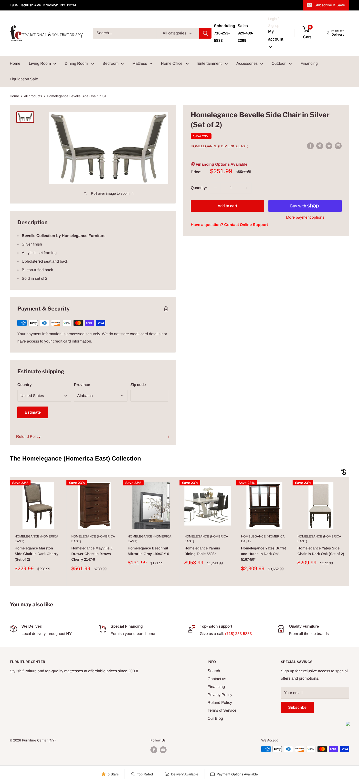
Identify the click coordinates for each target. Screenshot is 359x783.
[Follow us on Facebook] (153, 749)
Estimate (33, 412)
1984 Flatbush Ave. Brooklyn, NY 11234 (43, 5)
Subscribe (297, 707)
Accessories (247, 63)
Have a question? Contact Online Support (229, 225)
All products (33, 96)
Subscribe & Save (330, 5)
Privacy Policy (220, 695)
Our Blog (215, 718)
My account (275, 35)
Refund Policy (28, 436)
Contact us (217, 679)
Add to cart (227, 206)
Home (15, 63)
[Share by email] (338, 146)
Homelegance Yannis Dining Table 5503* (202, 551)
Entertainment (209, 63)
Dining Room (77, 63)
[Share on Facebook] (310, 146)
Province (82, 385)
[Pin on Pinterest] (319, 146)
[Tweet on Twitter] (329, 146)
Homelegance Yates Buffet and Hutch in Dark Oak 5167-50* (263, 554)
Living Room (40, 63)
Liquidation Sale (24, 79)
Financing (309, 63)
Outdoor (279, 63)
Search (214, 671)
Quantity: (199, 188)
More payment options (305, 217)
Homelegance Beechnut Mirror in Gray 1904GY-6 (148, 551)
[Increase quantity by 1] (246, 188)
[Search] (205, 33)
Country (24, 385)
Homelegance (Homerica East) (219, 146)
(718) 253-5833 (238, 634)
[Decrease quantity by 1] (215, 188)
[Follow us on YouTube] (163, 749)
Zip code (138, 385)
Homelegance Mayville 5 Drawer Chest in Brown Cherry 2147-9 (91, 554)
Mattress (139, 63)
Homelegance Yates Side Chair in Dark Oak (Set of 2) (320, 551)
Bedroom (110, 63)
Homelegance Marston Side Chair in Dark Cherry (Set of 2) (36, 554)
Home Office (172, 63)
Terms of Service (222, 710)
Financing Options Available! (222, 164)
